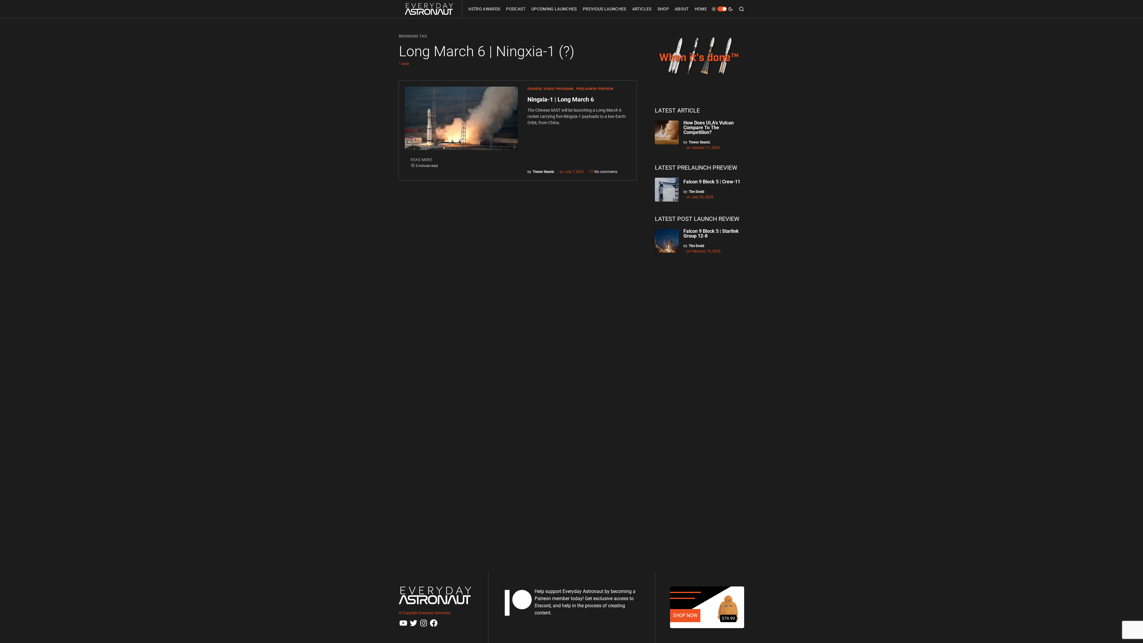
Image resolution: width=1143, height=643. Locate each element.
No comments (605, 172)
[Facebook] (433, 623)
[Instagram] (423, 623)
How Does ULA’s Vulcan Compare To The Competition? (708, 127)
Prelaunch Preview (595, 89)
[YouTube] (403, 623)
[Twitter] (413, 623)
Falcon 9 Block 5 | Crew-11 (711, 182)
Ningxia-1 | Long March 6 (560, 99)
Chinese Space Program (550, 89)
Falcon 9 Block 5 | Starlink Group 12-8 (711, 233)
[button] (722, 9)
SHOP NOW (685, 615)
